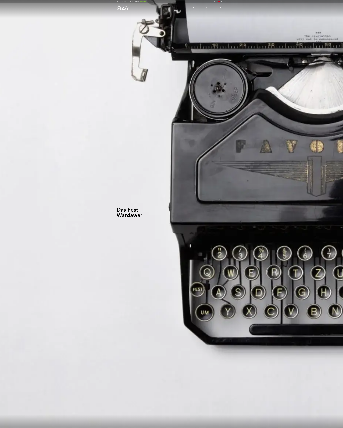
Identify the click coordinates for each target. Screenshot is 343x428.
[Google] (119, 1)
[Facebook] (117, 1)
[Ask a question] (225, 2)
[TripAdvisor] (125, 1)
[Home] (123, 7)
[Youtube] (122, 1)
